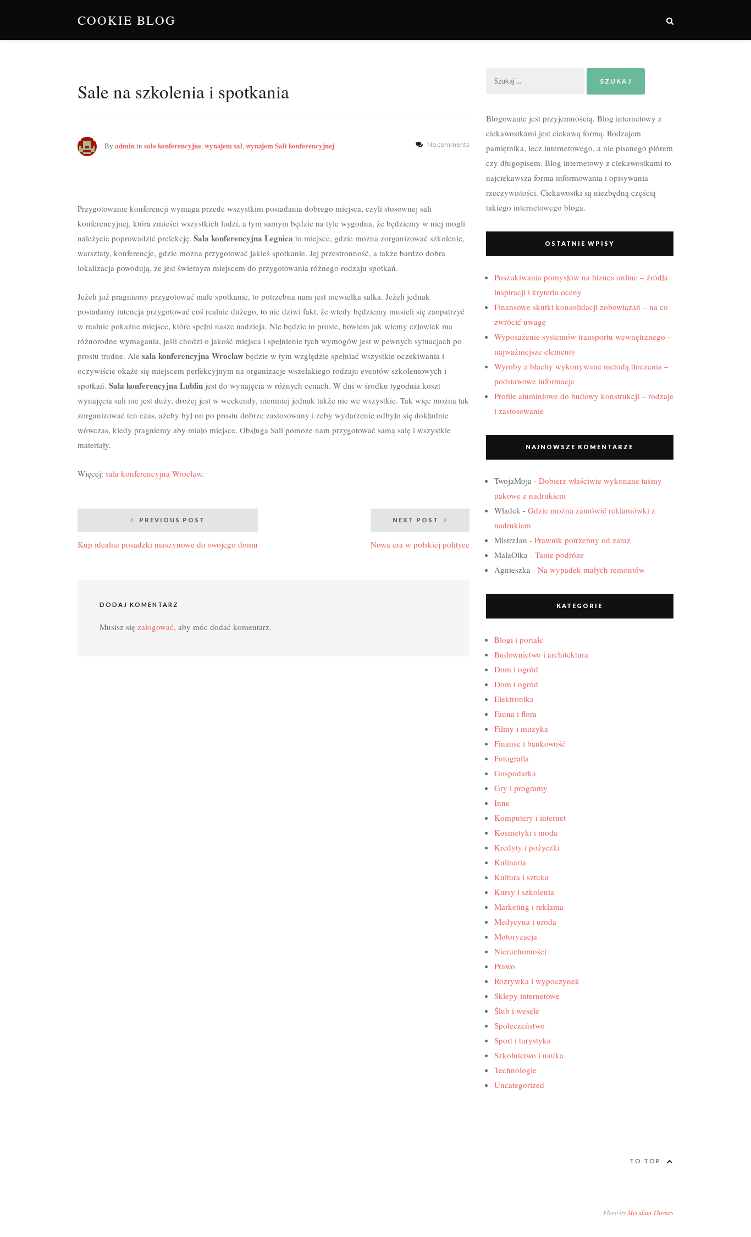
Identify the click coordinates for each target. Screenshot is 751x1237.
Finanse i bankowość (529, 743)
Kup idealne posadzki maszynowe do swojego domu (168, 533)
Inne (502, 802)
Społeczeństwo (519, 1025)
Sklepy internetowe (527, 995)
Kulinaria (510, 862)
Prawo (504, 965)
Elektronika (514, 698)
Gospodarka (515, 772)
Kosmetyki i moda (525, 832)
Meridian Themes (650, 1212)
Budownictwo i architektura (541, 654)
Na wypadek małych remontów (591, 569)
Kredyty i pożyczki (527, 847)
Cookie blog (127, 20)
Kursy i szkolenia (524, 891)
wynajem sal (223, 145)
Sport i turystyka (522, 1040)
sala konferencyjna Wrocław (154, 473)
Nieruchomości (520, 951)
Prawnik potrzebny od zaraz (582, 539)
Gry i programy (521, 787)
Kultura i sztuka (521, 876)
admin (125, 145)
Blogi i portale (518, 639)
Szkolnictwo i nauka (529, 1055)
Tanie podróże (559, 554)
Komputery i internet (530, 817)
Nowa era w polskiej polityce (420, 533)
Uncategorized (519, 1084)
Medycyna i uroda (525, 921)
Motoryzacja (515, 936)
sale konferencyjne (172, 145)
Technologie (515, 1069)
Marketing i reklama (529, 906)
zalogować (155, 626)
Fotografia (511, 758)
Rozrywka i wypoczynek (536, 980)
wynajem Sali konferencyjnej (290, 145)
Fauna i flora (515, 713)
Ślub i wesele (516, 1010)
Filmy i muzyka (521, 728)
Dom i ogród (516, 669)
